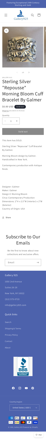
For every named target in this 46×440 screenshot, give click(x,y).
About (8, 347)
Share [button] (8, 217)
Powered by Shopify (30, 427)
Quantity (5, 115)
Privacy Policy (11, 334)
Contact (8, 341)
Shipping (5, 111)
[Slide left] (17, 72)
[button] (6, 15)
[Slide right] (29, 72)
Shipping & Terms (13, 328)
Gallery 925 (18, 427)
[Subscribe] (37, 262)
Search (8, 322)
